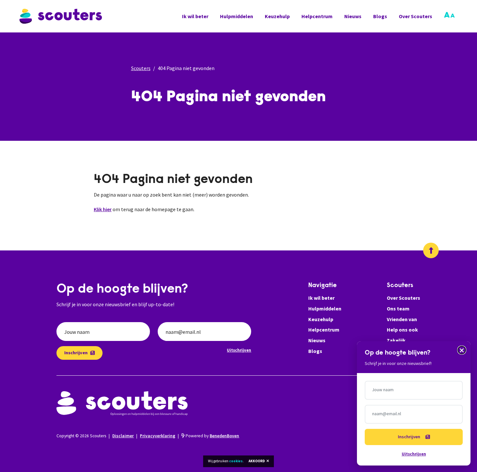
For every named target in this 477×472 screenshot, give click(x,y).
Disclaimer (123, 436)
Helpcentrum (317, 16)
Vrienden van (402, 319)
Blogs (380, 16)
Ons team (398, 308)
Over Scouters (415, 16)
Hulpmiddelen (236, 16)
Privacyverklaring (157, 436)
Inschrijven (76, 353)
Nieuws (352, 16)
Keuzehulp (277, 16)
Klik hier (103, 209)
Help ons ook (402, 329)
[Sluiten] (462, 350)
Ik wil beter (195, 16)
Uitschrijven (239, 350)
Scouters (141, 68)
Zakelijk (396, 340)
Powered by (212, 436)
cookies (236, 461)
